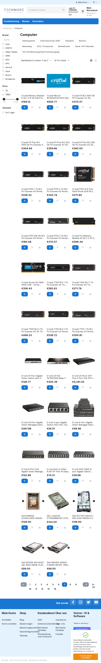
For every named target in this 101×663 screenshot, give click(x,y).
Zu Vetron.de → (82, 629)
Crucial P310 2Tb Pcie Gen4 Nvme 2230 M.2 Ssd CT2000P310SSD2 (83, 190)
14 (55, 589)
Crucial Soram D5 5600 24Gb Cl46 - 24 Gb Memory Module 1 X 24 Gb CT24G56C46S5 (32, 283)
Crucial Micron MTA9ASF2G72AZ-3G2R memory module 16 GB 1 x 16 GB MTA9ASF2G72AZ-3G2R (58, 97)
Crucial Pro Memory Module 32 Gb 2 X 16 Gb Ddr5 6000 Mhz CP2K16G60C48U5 (83, 237)
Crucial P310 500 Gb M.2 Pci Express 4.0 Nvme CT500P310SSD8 (33, 237)
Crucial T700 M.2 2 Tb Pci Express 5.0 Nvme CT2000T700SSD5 (57, 330)
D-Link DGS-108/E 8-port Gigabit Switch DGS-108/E (82, 470)
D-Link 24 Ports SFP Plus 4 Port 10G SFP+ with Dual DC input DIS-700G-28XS (83, 377)
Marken (26, 21)
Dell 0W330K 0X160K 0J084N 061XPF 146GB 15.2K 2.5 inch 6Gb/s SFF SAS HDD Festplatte (58, 563)
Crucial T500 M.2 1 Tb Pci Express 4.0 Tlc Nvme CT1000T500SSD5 (57, 283)
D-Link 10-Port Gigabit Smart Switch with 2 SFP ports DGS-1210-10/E (32, 377)
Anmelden (6, 620)
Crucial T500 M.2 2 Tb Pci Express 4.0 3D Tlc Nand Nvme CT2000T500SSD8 (32, 330)
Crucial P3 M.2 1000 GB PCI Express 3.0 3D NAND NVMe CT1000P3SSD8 (83, 97)
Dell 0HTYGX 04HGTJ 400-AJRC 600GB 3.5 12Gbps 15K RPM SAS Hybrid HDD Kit (82, 517)
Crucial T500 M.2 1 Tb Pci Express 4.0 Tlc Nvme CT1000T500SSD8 (82, 283)
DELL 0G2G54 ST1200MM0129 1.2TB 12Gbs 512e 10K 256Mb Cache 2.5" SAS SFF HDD (58, 517)
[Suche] (63, 10)
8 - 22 (93, 586)
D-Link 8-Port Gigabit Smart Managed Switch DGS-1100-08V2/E (83, 423)
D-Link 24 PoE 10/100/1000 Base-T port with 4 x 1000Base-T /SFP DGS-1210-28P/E (58, 377)
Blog (22, 620)
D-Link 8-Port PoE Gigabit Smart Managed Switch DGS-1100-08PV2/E (32, 470)
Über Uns (60, 624)
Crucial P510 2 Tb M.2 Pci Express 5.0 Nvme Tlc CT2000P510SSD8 (57, 237)
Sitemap (23, 635)
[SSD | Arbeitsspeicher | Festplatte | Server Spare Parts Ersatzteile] (13, 10)
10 (30, 589)
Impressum (61, 620)
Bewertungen (26, 624)
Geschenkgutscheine (29, 631)
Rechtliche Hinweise (43, 628)
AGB (40, 620)
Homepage (7, 28)
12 (42, 589)
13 (49, 589)
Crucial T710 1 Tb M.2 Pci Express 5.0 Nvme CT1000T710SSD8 (82, 330)
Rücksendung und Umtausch (45, 635)
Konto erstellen (9, 624)
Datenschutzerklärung (48, 624)
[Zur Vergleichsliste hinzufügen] (39, 107)
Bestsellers (38, 21)
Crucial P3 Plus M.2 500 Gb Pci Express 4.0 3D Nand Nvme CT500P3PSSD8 (58, 143)
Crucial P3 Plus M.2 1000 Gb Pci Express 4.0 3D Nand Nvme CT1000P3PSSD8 (32, 143)
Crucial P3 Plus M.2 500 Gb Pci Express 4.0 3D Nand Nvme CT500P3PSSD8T (83, 143)
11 (36, 589)
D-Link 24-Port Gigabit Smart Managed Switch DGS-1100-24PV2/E (32, 423)
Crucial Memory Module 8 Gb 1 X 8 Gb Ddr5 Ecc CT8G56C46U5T (32, 97)
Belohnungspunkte (29, 627)
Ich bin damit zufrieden (86, 657)
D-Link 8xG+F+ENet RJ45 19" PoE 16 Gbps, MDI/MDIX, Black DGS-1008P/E (58, 470)
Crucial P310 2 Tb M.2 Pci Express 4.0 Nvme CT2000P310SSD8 (57, 190)
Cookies (59, 634)
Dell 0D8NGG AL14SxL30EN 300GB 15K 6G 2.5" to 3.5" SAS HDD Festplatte (32, 517)
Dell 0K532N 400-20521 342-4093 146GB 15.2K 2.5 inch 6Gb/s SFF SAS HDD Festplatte (32, 563)
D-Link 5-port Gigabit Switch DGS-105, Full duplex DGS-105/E (57, 423)
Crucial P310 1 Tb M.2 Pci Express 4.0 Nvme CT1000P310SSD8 (31, 190)
